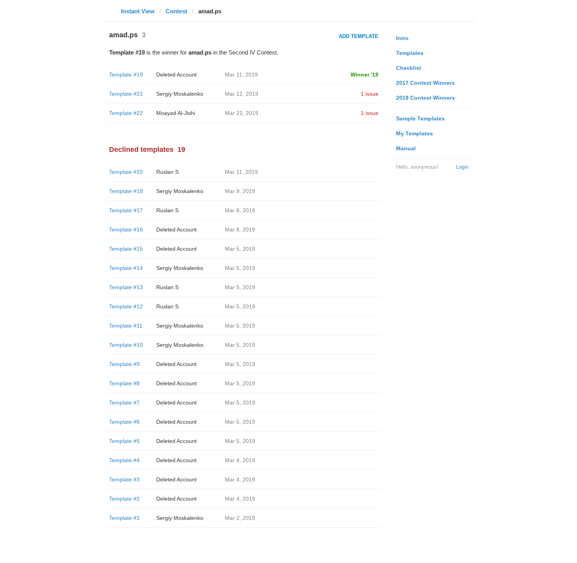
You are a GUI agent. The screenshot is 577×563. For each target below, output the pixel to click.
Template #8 (124, 383)
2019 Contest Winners (425, 98)
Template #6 (124, 422)
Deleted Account (176, 74)
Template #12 (126, 306)
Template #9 (124, 364)
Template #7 (124, 402)
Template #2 (124, 499)
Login (462, 167)
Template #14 (126, 268)
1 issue (369, 94)
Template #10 (126, 345)
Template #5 (124, 441)
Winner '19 (364, 74)
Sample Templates (420, 118)
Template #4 (124, 460)
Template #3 (124, 479)
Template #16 (126, 229)
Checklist (408, 68)
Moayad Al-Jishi (175, 113)
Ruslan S (167, 172)
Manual (406, 148)
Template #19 (126, 74)
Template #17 (126, 210)
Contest (176, 11)
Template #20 (126, 172)
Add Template (358, 36)
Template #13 (126, 287)
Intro (402, 38)
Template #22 (126, 113)
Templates (410, 53)
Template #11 (125, 325)
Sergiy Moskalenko (179, 94)
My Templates (414, 133)
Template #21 (126, 94)
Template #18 (126, 191)
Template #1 (124, 518)
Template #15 (126, 249)
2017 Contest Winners (425, 83)
